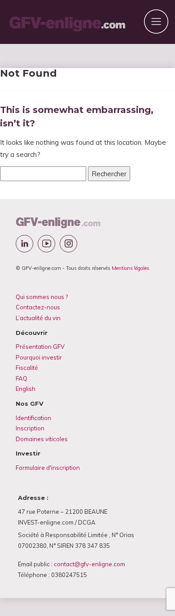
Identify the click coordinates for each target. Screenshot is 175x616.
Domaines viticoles (42, 438)
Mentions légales (130, 268)
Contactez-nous (38, 307)
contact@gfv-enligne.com (89, 564)
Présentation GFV (40, 346)
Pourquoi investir (39, 357)
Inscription (30, 428)
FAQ (21, 378)
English (25, 388)
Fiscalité (27, 367)
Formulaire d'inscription (48, 467)
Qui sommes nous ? (42, 296)
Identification (33, 417)
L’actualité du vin (38, 317)
